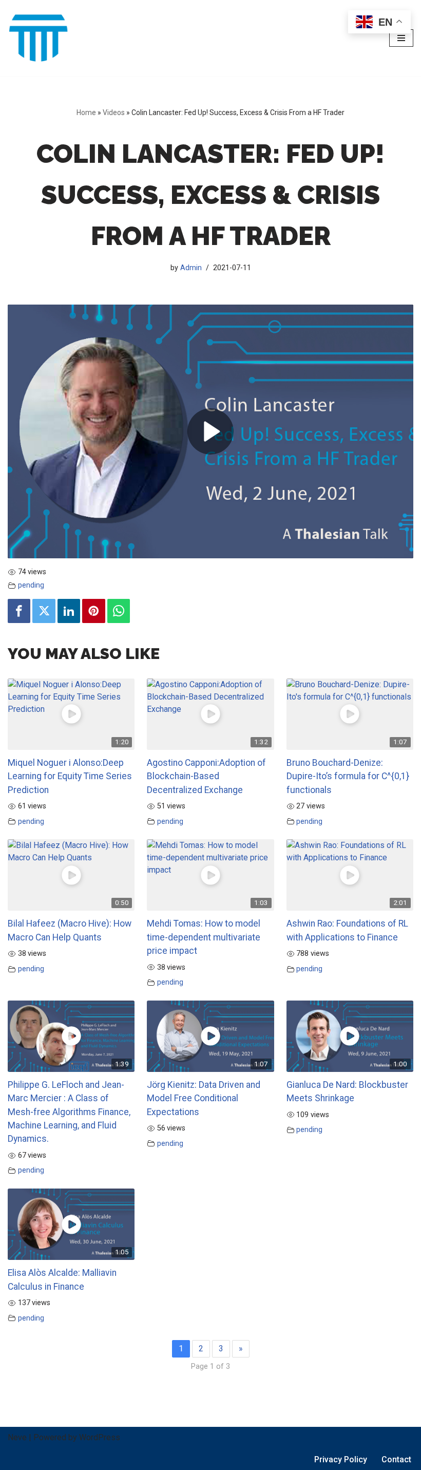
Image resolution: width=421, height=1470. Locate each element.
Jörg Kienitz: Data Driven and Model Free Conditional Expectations (203, 1098)
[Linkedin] (69, 611)
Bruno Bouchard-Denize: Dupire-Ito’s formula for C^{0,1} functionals (347, 776)
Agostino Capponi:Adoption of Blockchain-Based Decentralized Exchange (206, 776)
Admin (191, 267)
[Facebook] (19, 611)
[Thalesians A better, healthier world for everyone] (38, 38)
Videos (114, 112)
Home (86, 112)
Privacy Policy (340, 1459)
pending (31, 585)
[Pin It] (93, 611)
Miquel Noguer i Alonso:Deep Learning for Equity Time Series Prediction (70, 776)
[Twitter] (43, 611)
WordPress (99, 1437)
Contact (396, 1459)
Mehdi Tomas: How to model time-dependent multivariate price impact (203, 937)
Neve (17, 1437)
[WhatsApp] (118, 611)
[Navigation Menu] (401, 38)
